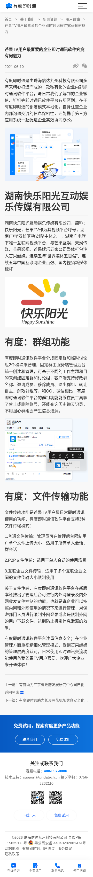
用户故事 (73, 19)
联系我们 (29, 739)
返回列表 (12, 692)
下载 (25, 815)
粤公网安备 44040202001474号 (59, 843)
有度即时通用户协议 (38, 848)
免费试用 (63, 739)
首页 (8, 19)
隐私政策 (12, 854)
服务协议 (65, 848)
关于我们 (27, 19)
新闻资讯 (50, 19)
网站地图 (12, 848)
